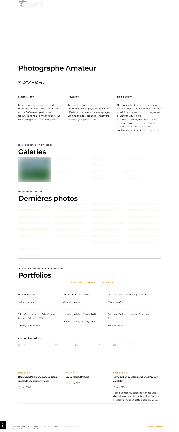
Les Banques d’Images (77, 377)
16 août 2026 (24, 387)
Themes (90, 282)
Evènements (105, 282)
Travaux (70, 373)
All (66, 282)
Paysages (77, 282)
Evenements (25, 373)
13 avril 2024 (119, 387)
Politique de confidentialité (156, 427)
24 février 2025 (73, 383)
